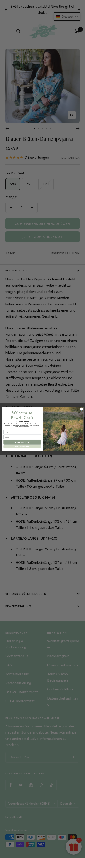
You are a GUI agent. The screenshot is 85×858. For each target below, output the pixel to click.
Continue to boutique (22, 446)
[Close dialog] (81, 409)
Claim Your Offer (22, 442)
